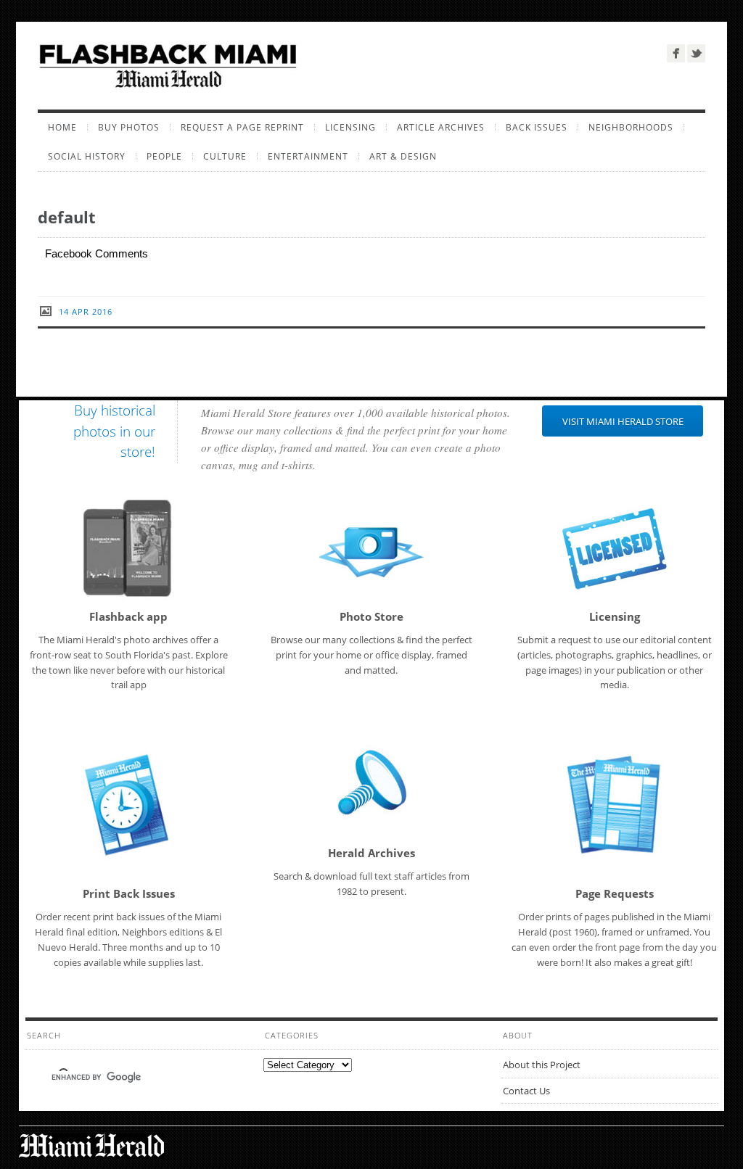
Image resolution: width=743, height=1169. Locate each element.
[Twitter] (696, 53)
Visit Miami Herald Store (623, 421)
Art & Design (403, 156)
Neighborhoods (630, 127)
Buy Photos (129, 127)
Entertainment (308, 156)
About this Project (541, 1064)
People (164, 156)
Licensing (350, 127)
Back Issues (536, 127)
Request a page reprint (242, 127)
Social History (87, 156)
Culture (225, 156)
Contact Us (526, 1090)
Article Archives (441, 127)
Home (62, 127)
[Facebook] (676, 53)
